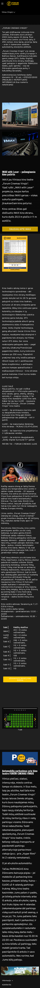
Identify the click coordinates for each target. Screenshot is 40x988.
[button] (5, 719)
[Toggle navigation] (2, 3)
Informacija (6, 980)
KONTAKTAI (6, 985)
